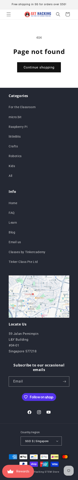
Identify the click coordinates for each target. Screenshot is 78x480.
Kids (12, 166)
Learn (13, 222)
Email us (15, 242)
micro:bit (15, 117)
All (10, 175)
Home (13, 203)
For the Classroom (22, 107)
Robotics (15, 156)
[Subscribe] (64, 381)
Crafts (13, 146)
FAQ (12, 213)
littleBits (15, 136)
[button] (8, 14)
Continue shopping (39, 67)
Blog (12, 232)
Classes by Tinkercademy (27, 252)
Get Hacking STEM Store (44, 471)
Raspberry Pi (18, 127)
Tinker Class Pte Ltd (23, 262)
